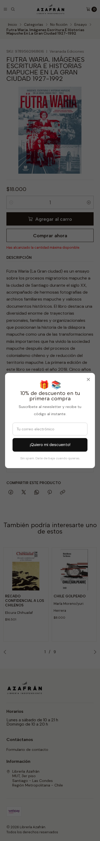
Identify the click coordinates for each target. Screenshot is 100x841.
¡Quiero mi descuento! (50, 444)
